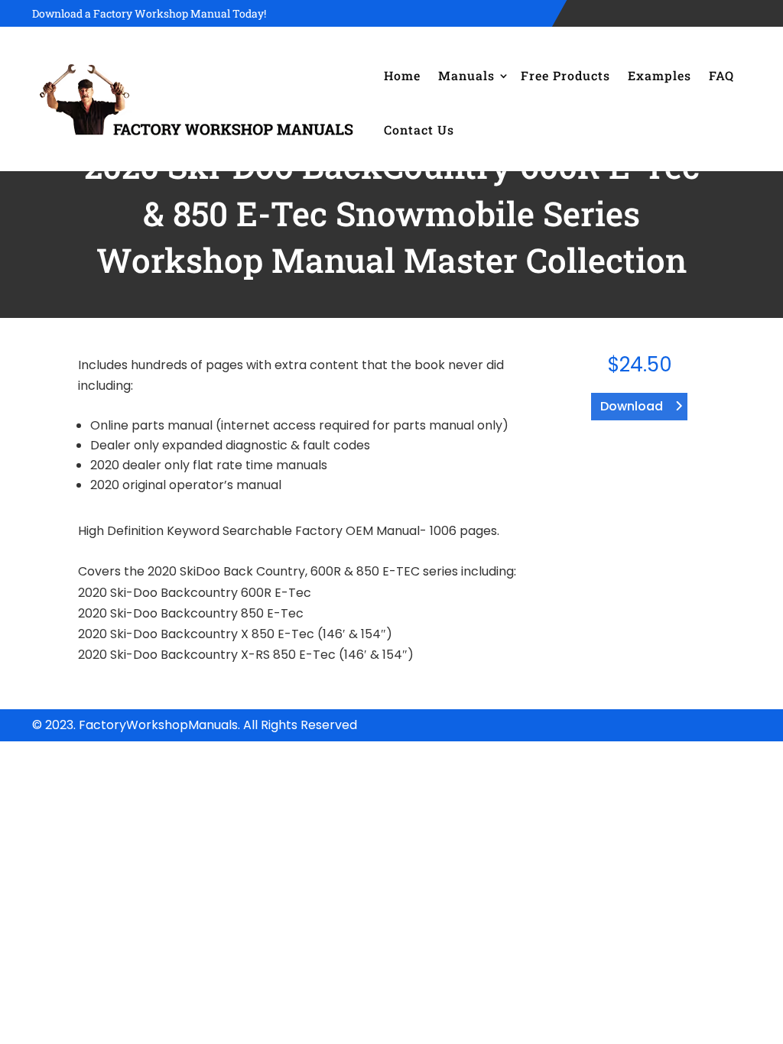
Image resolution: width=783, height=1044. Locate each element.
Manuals (466, 75)
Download (631, 406)
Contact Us (419, 130)
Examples (659, 75)
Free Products (565, 75)
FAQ (721, 75)
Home (402, 75)
